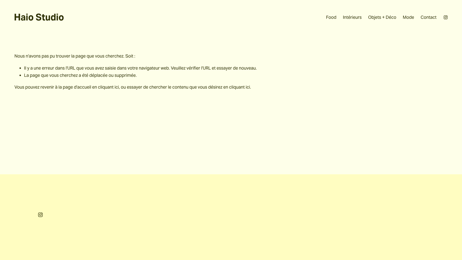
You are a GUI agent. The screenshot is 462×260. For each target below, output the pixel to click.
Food (331, 17)
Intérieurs (352, 17)
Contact (428, 17)
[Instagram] (445, 17)
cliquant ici (108, 87)
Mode (408, 17)
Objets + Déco (382, 17)
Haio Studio (39, 17)
